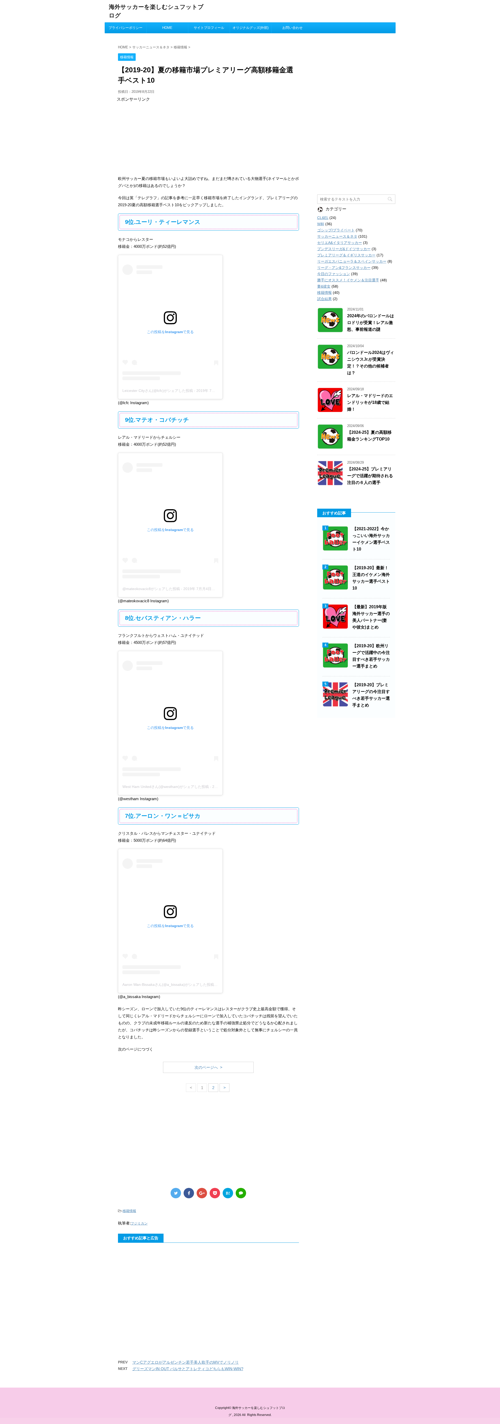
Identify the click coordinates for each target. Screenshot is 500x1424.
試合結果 (324, 299)
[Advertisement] (208, 138)
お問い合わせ (292, 28)
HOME (167, 28)
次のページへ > (208, 1067)
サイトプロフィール (209, 28)
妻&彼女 (323, 286)
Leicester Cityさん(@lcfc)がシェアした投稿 (157, 391)
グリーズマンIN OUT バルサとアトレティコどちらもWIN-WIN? (187, 1369)
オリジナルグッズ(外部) (250, 28)
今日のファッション (333, 274)
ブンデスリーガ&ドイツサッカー (344, 249)
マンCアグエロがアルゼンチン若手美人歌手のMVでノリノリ (185, 1362)
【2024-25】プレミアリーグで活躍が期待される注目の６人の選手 (370, 476)
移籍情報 (129, 1211)
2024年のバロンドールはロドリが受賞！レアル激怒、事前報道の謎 (370, 323)
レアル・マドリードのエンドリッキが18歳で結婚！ (370, 402)
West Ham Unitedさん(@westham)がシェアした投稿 (165, 787)
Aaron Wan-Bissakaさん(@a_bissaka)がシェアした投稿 (168, 984)
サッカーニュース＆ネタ (337, 236)
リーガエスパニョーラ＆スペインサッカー (351, 261)
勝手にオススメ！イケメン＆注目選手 (348, 280)
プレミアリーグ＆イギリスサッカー (346, 255)
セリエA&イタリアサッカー (339, 243)
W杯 (320, 224)
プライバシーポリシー (125, 28)
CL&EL (322, 218)
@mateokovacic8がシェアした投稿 (151, 589)
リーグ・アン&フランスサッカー (344, 268)
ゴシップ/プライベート (336, 230)
